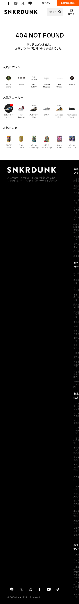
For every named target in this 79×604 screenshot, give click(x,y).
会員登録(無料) (68, 3)
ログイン (46, 3)
